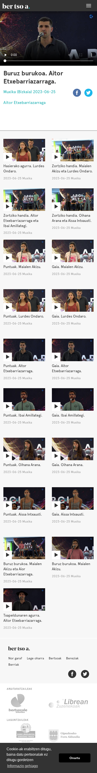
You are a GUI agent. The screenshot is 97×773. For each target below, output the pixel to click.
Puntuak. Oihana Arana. (22, 465)
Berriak (13, 664)
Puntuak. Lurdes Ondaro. (23, 316)
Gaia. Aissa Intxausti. (68, 514)
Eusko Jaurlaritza (25, 734)
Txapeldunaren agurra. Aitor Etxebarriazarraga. (22, 618)
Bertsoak (55, 658)
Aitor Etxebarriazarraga (24, 102)
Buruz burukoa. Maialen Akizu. (71, 566)
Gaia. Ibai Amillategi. (68, 415)
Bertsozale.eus (21, 703)
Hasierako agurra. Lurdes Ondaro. (23, 168)
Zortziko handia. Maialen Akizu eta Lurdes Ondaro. (72, 168)
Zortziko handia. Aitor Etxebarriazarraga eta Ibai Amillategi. (20, 220)
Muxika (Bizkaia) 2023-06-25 (29, 91)
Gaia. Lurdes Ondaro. (69, 316)
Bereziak (72, 658)
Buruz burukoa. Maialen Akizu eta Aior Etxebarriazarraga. (22, 569)
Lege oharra (35, 658)
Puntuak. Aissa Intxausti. (22, 514)
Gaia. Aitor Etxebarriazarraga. (67, 368)
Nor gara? (15, 658)
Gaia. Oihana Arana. (67, 465)
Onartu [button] (74, 758)
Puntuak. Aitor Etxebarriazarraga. (18, 368)
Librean (68, 703)
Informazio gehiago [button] (22, 766)
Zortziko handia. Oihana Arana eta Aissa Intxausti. (72, 218)
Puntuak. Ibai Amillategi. (22, 415)
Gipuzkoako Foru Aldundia (66, 734)
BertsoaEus (22, 5)
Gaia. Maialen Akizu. (67, 267)
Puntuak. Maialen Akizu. (22, 267)
